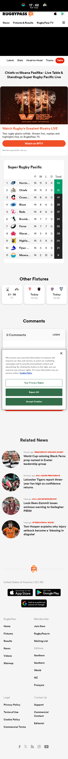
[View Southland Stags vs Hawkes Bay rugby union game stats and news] (12, 294)
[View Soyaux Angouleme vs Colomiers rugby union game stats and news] (56, 294)
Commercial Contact (41, 714)
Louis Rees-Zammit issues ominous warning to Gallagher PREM (44, 505)
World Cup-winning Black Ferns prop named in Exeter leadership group (44, 458)
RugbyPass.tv (42, 633)
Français (39, 685)
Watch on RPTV (34, 143)
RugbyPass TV (45, 23)
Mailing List (41, 641)
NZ (36, 677)
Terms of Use (11, 712)
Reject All (34, 392)
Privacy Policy (12, 704)
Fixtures (8, 633)
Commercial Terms (15, 727)
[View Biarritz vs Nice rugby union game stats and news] (34, 294)
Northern (39, 655)
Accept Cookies (34, 401)
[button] (64, 23)
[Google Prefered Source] (34, 603)
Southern (39, 663)
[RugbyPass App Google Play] (48, 593)
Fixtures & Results (23, 23)
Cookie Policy (12, 719)
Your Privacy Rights (34, 382)
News (6, 23)
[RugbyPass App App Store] (20, 593)
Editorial (39, 723)
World (37, 670)
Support (39, 704)
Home (7, 626)
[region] (34, 379)
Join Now (39, 626)
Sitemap (8, 663)
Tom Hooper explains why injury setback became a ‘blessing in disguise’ (45, 528)
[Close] (61, 353)
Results (8, 641)
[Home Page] (18, 14)
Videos (8, 656)
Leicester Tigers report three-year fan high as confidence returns (43, 481)
